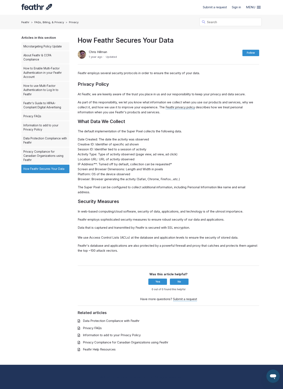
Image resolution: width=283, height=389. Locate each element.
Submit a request (215, 7)
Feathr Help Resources (99, 349)
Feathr (25, 22)
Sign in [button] (236, 7)
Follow (251, 52)
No (179, 281)
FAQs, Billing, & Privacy (49, 22)
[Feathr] (36, 7)
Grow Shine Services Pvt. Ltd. (132, 377)
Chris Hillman (98, 52)
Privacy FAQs (32, 116)
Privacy (74, 22)
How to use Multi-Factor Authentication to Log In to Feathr (40, 90)
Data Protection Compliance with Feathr (45, 140)
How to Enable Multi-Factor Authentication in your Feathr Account (42, 73)
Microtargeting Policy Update (42, 46)
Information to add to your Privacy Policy (40, 127)
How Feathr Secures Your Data (43, 168)
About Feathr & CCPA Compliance (37, 57)
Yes (157, 281)
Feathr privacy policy (180, 107)
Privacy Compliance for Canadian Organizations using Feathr (43, 156)
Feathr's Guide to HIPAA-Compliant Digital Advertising (42, 105)
